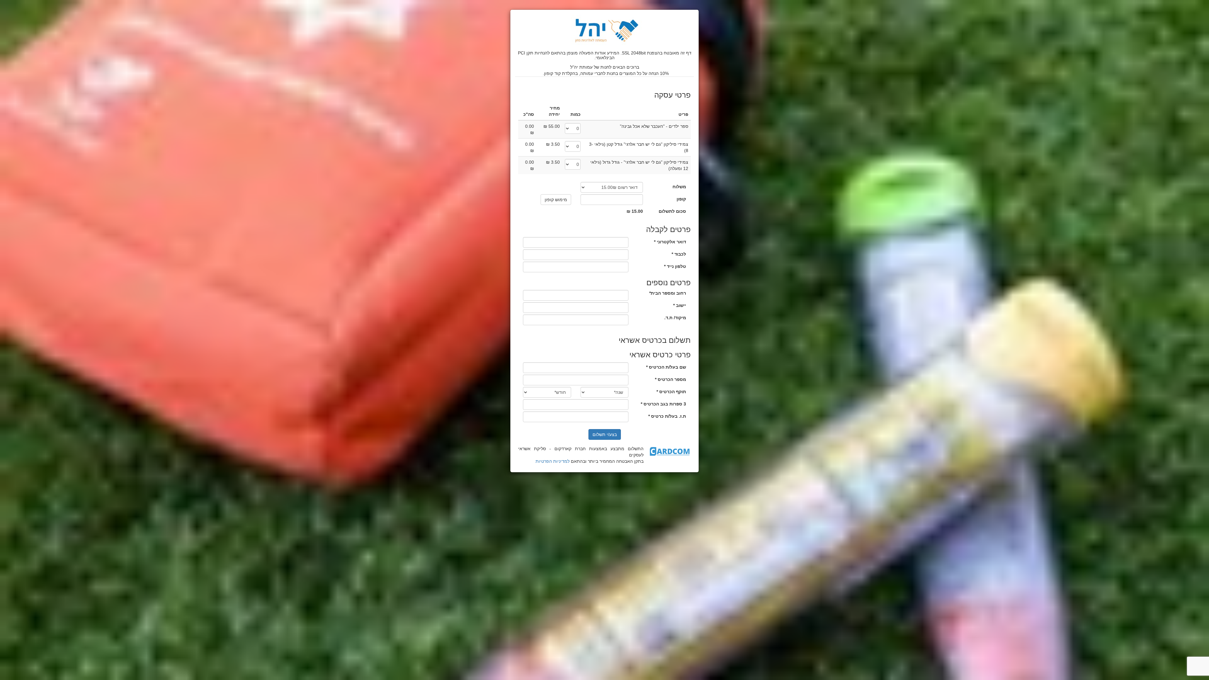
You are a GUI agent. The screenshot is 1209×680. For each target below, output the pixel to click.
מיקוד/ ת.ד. (675, 317)
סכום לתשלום (672, 211)
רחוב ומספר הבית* (667, 293)
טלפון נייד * (675, 266)
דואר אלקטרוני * (670, 241)
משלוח (679, 186)
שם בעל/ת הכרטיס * (666, 367)
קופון (681, 198)
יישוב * (679, 305)
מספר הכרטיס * (670, 379)
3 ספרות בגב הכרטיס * (663, 403)
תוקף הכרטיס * (671, 391)
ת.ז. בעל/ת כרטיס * (667, 416)
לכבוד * (679, 254)
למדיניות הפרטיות (553, 461)
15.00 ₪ (635, 211)
